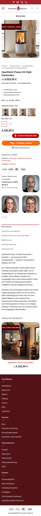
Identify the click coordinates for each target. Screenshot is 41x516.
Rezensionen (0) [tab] (7, 249)
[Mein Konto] (32, 8)
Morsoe (4, 394)
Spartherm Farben (8, 106)
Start (4, 66)
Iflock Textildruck (8, 484)
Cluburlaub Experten (10, 488)
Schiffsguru (6, 492)
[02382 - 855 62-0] (26, 2)
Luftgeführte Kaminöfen (14, 68)
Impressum (6, 454)
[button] (3, 8)
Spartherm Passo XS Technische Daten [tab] (15, 235)
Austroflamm (6, 386)
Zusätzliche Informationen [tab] (11, 231)
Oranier (4, 403)
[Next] (39, 346)
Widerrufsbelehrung (9, 462)
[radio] (5, 112)
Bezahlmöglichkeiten (10, 433)
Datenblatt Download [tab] (9, 244)
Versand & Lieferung (9, 428)
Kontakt (5, 450)
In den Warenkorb (27, 136)
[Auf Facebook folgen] (3, 218)
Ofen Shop (15, 66)
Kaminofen (28, 66)
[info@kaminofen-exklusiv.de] (18, 2)
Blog (3, 424)
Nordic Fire (6, 390)
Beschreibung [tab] (6, 227)
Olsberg (5, 399)
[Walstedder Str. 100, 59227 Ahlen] (14, 2)
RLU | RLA (5, 119)
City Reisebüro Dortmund (11, 496)
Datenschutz (6, 458)
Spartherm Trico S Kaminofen (20, 362)
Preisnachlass (6, 160)
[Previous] (1, 346)
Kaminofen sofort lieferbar (12, 437)
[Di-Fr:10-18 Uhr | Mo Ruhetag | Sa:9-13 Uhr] (22, 2)
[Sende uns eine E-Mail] (6, 218)
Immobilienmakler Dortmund (13, 501)
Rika (3, 407)
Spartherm (13, 164)
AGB (3, 466)
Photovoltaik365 (8, 479)
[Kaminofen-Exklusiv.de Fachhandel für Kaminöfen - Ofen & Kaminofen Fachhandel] (18, 8)
